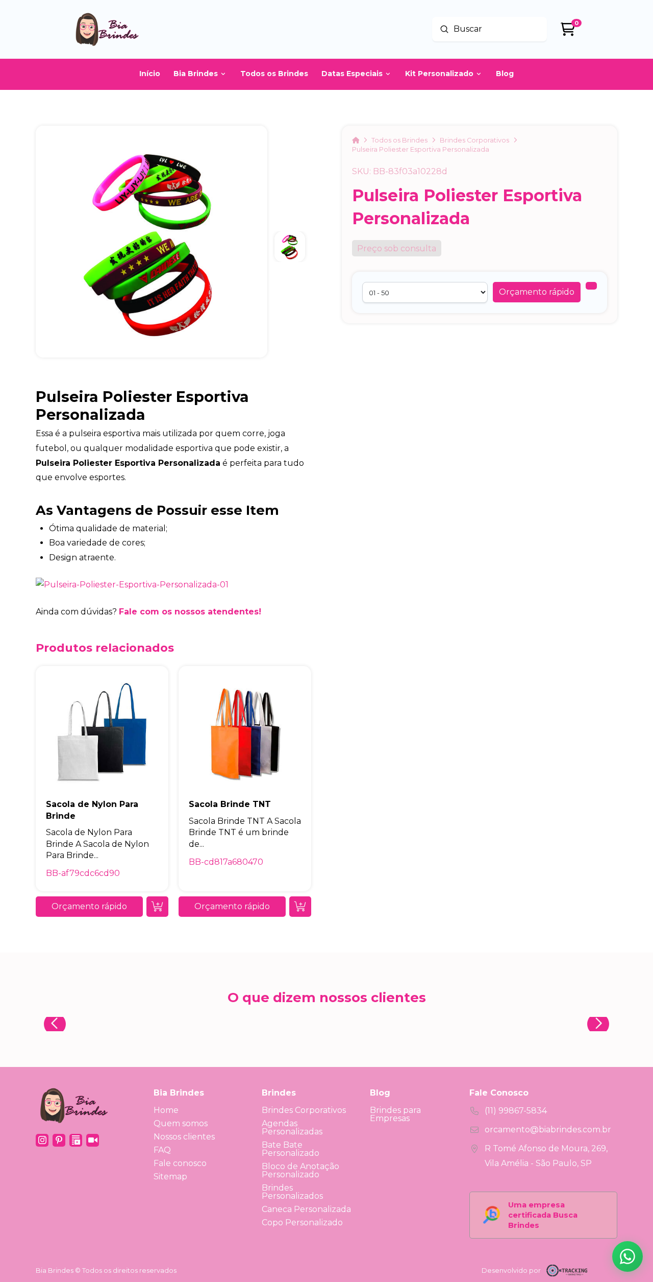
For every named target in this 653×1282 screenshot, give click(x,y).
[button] (537, 292)
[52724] (591, 286)
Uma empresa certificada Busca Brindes (542, 1215)
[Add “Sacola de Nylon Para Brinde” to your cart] (157, 906)
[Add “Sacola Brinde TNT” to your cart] (300, 906)
